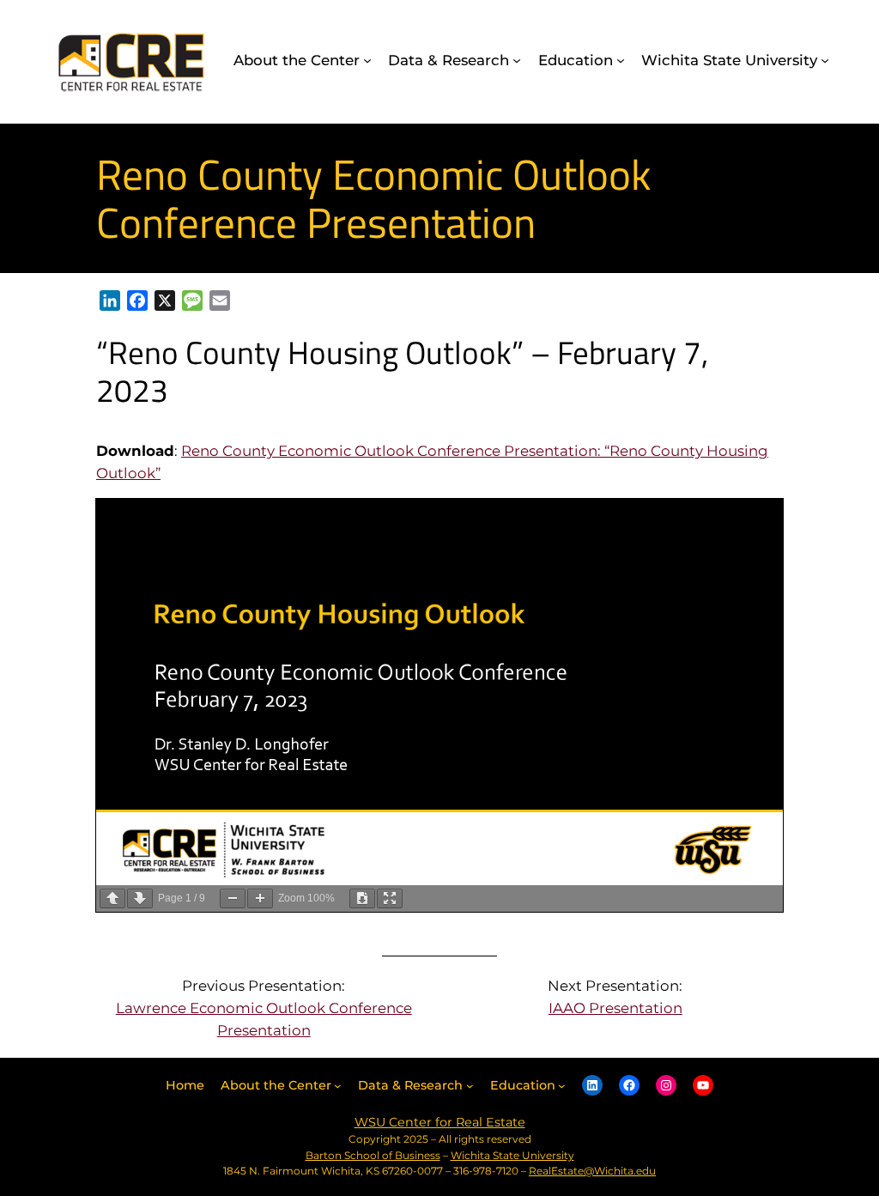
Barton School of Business (373, 1155)
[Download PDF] (362, 898)
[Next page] (140, 898)
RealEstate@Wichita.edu (592, 1170)
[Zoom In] (260, 898)
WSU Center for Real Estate (440, 1122)
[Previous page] (112, 898)
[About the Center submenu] (367, 60)
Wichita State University (512, 1155)
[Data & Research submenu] (516, 60)
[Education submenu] (620, 60)
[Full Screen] (390, 898)
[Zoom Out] (233, 898)
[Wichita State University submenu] (825, 60)
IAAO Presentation (615, 1008)
